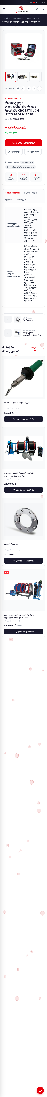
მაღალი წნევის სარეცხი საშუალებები (20, 167)
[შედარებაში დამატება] (40, 366)
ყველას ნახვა (34, 349)
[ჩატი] (40, 1090)
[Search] (37, 9)
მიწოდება (21, 199)
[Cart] (42, 9)
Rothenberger (13, 98)
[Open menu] (4, 9)
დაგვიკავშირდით (25, 142)
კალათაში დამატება (25, 419)
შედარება (34, 151)
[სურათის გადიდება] (23, 51)
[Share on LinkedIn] (29, 88)
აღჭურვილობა (33, 18)
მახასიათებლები (12, 192)
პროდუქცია (18, 18)
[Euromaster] (21, 9)
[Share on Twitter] (23, 88)
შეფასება (9, 199)
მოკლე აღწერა (30, 192)
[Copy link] (39, 88)
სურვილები (15, 151)
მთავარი (6, 18)
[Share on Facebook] (18, 88)
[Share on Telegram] (34, 88)
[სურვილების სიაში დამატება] (40, 360)
